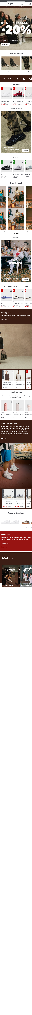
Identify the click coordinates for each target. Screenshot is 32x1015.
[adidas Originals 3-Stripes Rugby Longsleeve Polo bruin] (8, 375)
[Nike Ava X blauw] (6, 166)
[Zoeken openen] (18, 4)
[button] (6, 543)
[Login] (22, 4)
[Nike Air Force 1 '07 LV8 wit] (18, 166)
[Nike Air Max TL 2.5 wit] (19, 494)
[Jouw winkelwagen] (29, 4)
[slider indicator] (15, 154)
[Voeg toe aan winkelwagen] (11, 89)
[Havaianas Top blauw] (6, 295)
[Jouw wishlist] (26, 4)
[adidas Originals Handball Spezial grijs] (8, 494)
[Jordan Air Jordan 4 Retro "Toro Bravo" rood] (18, 93)
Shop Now (4, 319)
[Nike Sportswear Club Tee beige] (19, 375)
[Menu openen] (2, 4)
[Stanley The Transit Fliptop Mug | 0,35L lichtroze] (6, 405)
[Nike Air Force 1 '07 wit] (6, 93)
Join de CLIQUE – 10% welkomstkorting (16, 1)
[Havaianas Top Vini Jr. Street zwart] (18, 295)
